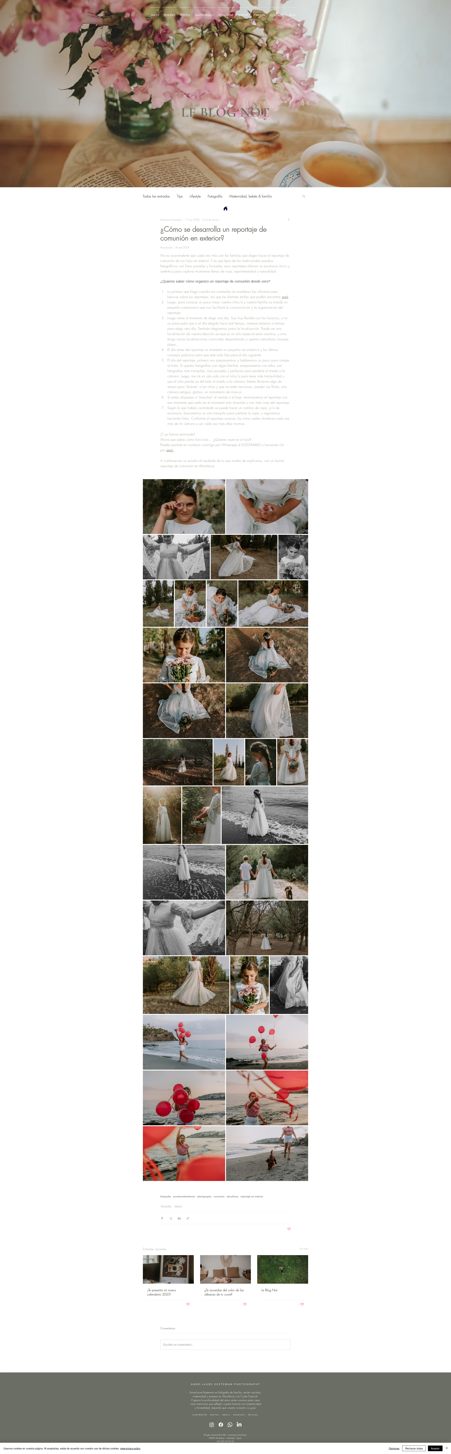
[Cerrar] (447, 1448)
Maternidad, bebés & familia (250, 196)
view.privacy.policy (130, 1448)
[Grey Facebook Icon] (12, 24)
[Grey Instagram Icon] (12, 30)
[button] (303, 196)
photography (204, 1196)
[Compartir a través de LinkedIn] (179, 1218)
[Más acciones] (288, 219)
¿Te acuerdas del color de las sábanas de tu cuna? (224, 1292)
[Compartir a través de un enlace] (188, 1218)
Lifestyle (195, 196)
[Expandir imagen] (184, 506)
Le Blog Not (269, 1290)
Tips (180, 196)
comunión (219, 1196)
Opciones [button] (394, 1448)
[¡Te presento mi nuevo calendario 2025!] (168, 1269)
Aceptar (435, 1448)
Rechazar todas (414, 1448)
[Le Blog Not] (282, 1269)
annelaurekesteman (184, 1196)
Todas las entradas (156, 196)
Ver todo (304, 1248)
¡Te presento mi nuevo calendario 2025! (161, 1292)
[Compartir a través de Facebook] (162, 1218)
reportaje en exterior (251, 1196)
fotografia (165, 1196)
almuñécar (232, 1196)
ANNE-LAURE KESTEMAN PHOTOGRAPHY (225, 1384)
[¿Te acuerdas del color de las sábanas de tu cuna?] (225, 1269)
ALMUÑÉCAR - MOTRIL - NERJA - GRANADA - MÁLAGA (225, 1415)
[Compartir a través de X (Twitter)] (170, 1218)
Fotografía (215, 196)
